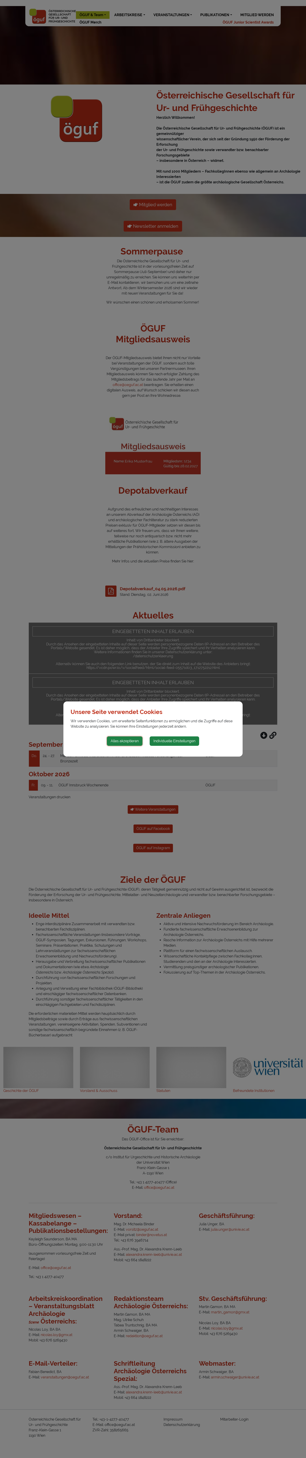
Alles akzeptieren (125, 741)
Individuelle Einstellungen (174, 741)
